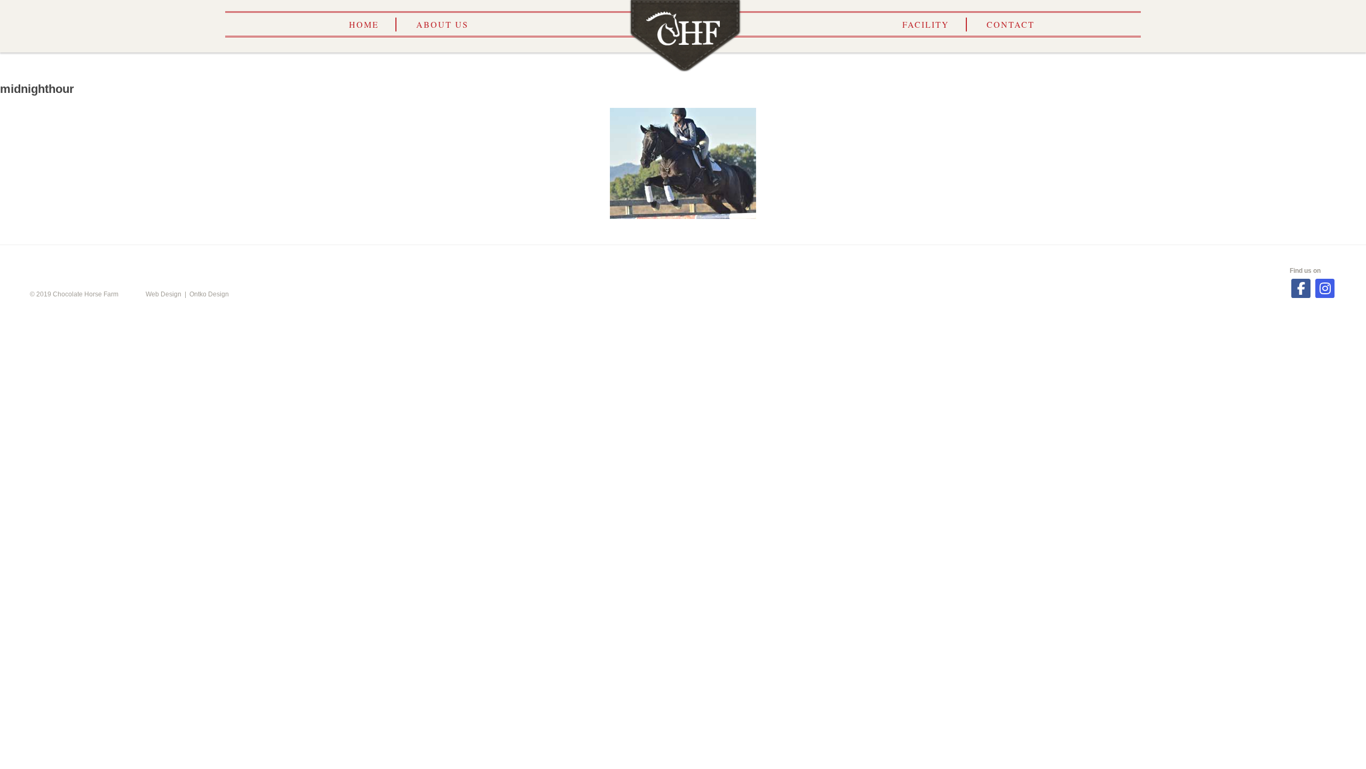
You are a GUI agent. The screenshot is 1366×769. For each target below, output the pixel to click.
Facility (925, 24)
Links (783, 260)
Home (364, 24)
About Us (442, 24)
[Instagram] (1325, 288)
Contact (1011, 24)
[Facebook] (1301, 288)
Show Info (601, 260)
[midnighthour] (683, 163)
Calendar (408, 260)
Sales (953, 260)
